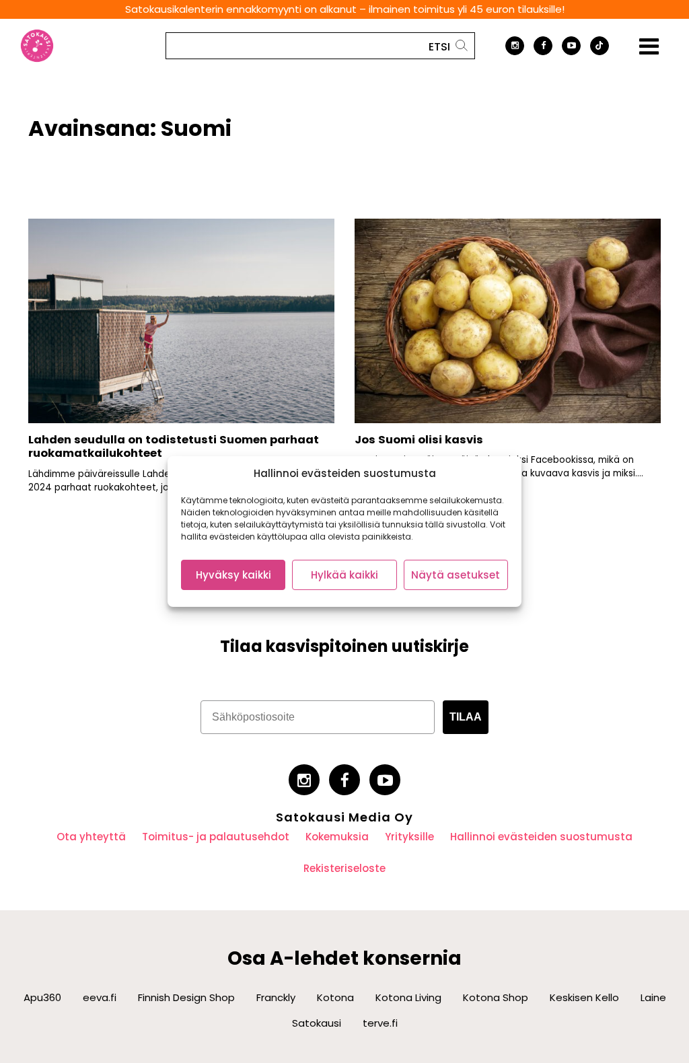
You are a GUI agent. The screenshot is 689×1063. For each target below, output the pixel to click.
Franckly (275, 997)
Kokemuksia (337, 837)
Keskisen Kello (584, 997)
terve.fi (380, 1023)
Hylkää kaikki (344, 575)
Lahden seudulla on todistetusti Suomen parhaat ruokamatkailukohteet (173, 447)
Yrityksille (409, 837)
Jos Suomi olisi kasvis (419, 439)
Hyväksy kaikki (233, 575)
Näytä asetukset (455, 575)
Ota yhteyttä (91, 837)
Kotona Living (408, 997)
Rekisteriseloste (344, 868)
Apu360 (42, 997)
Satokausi (316, 1023)
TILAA (465, 717)
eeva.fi (99, 997)
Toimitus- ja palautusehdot (215, 837)
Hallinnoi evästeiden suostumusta (541, 837)
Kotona (335, 997)
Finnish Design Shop (186, 997)
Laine (653, 997)
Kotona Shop (495, 997)
